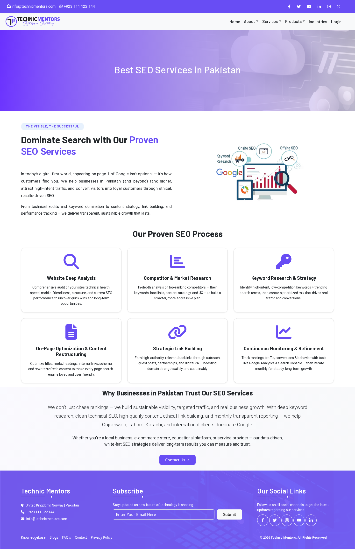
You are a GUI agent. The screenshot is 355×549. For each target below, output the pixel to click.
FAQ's (66, 537)
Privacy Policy (101, 537)
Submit (229, 514)
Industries (318, 21)
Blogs (54, 537)
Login (336, 21)
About (249, 21)
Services (270, 21)
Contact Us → (177, 460)
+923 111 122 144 (79, 6)
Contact (81, 537)
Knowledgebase (33, 537)
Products (293, 21)
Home (234, 21)
